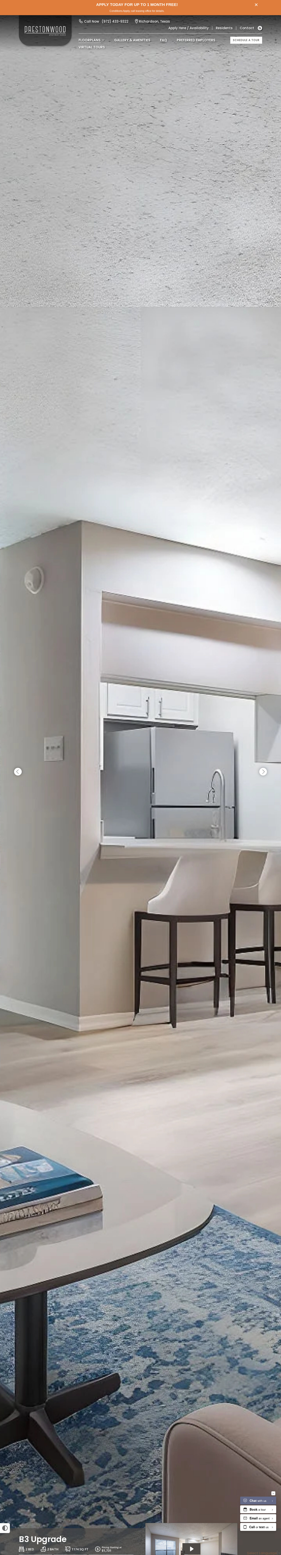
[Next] (263, 772)
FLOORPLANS (90, 40)
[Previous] (18, 772)
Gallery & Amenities (132, 40)
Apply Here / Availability (188, 28)
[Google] (260, 28)
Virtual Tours (92, 47)
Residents (224, 28)
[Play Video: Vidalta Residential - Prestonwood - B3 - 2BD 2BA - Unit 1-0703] (191, 1549)
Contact (247, 28)
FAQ (163, 40)
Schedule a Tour (246, 40)
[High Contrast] (5, 1528)
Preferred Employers (196, 40)
